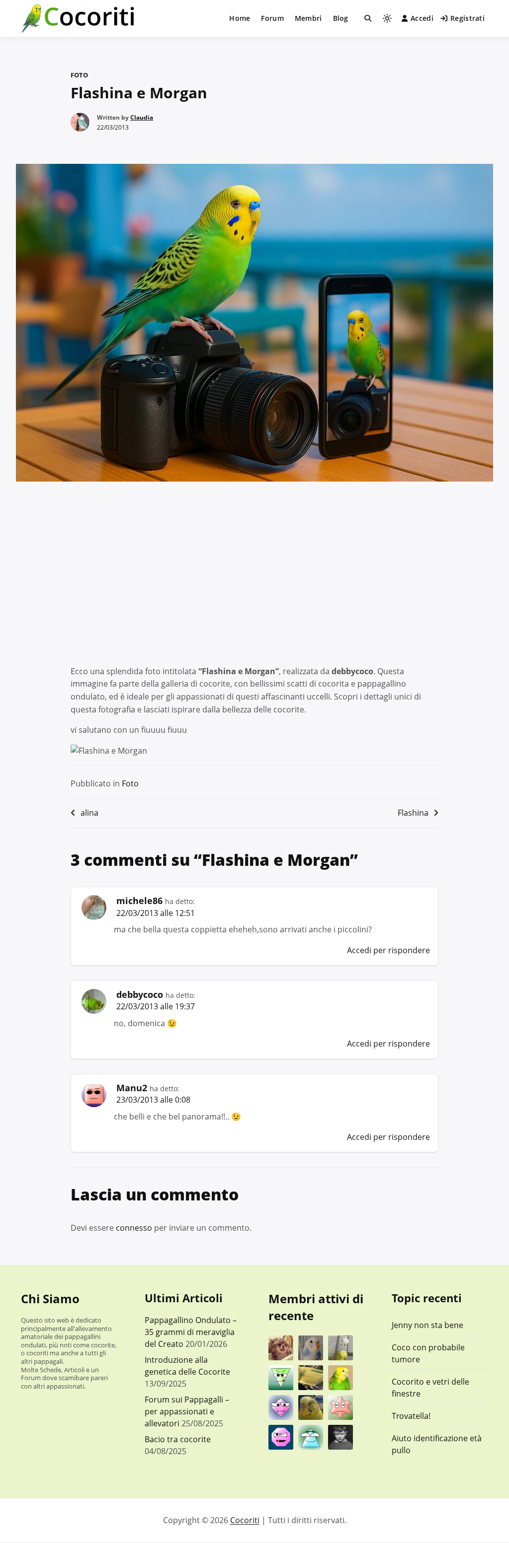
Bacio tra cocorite (178, 1439)
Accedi (422, 18)
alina (89, 812)
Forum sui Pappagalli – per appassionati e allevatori (187, 1411)
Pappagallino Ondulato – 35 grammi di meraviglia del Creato (191, 1332)
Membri (308, 18)
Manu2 (131, 1088)
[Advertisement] (254, 587)
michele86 (139, 901)
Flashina (413, 812)
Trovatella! (411, 1415)
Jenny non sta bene (427, 1325)
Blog (340, 18)
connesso (134, 1227)
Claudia (141, 117)
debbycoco (139, 994)
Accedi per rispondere (388, 950)
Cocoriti (244, 1520)
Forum (272, 18)
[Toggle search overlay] (367, 18)
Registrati (467, 18)
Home (239, 18)
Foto (79, 74)
